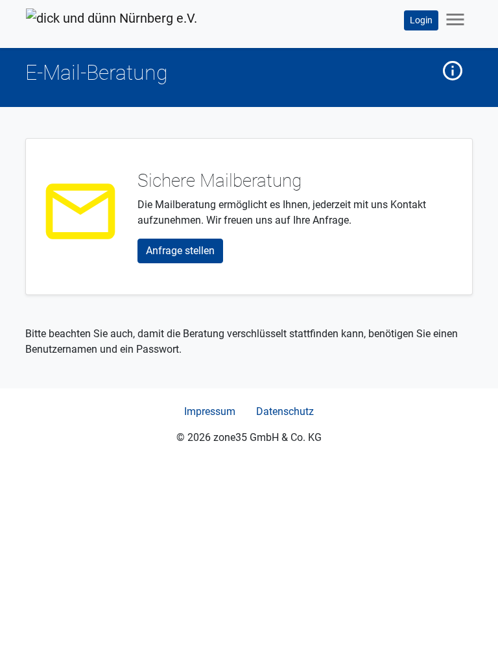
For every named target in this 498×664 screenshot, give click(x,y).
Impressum (209, 411)
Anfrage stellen (180, 250)
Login (421, 20)
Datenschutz (285, 411)
